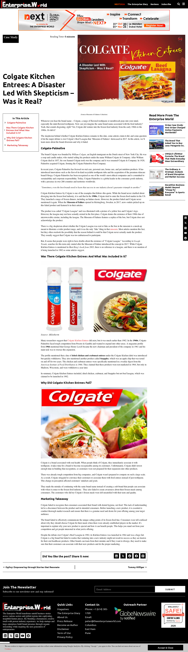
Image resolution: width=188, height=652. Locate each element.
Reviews (155, 4)
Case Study (11, 37)
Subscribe (166, 4)
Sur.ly (177, 621)
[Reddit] (185, 238)
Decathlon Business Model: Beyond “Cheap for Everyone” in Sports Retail (175, 189)
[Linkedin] (185, 217)
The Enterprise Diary (138, 4)
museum (114, 229)
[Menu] (183, 3)
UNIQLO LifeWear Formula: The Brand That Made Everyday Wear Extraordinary (175, 157)
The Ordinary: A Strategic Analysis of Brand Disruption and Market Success (175, 173)
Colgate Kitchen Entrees (78, 340)
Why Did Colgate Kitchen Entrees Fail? (19, 139)
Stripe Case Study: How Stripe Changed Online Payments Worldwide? (175, 129)
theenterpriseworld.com (173, 615)
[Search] (178, 4)
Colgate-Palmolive (16, 122)
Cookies (8, 649)
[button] (116, 555)
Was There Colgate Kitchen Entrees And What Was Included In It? (20, 130)
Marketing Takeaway (18, 145)
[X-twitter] (185, 222)
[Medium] (185, 228)
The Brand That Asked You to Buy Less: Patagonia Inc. (174, 143)
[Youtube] (185, 232)
